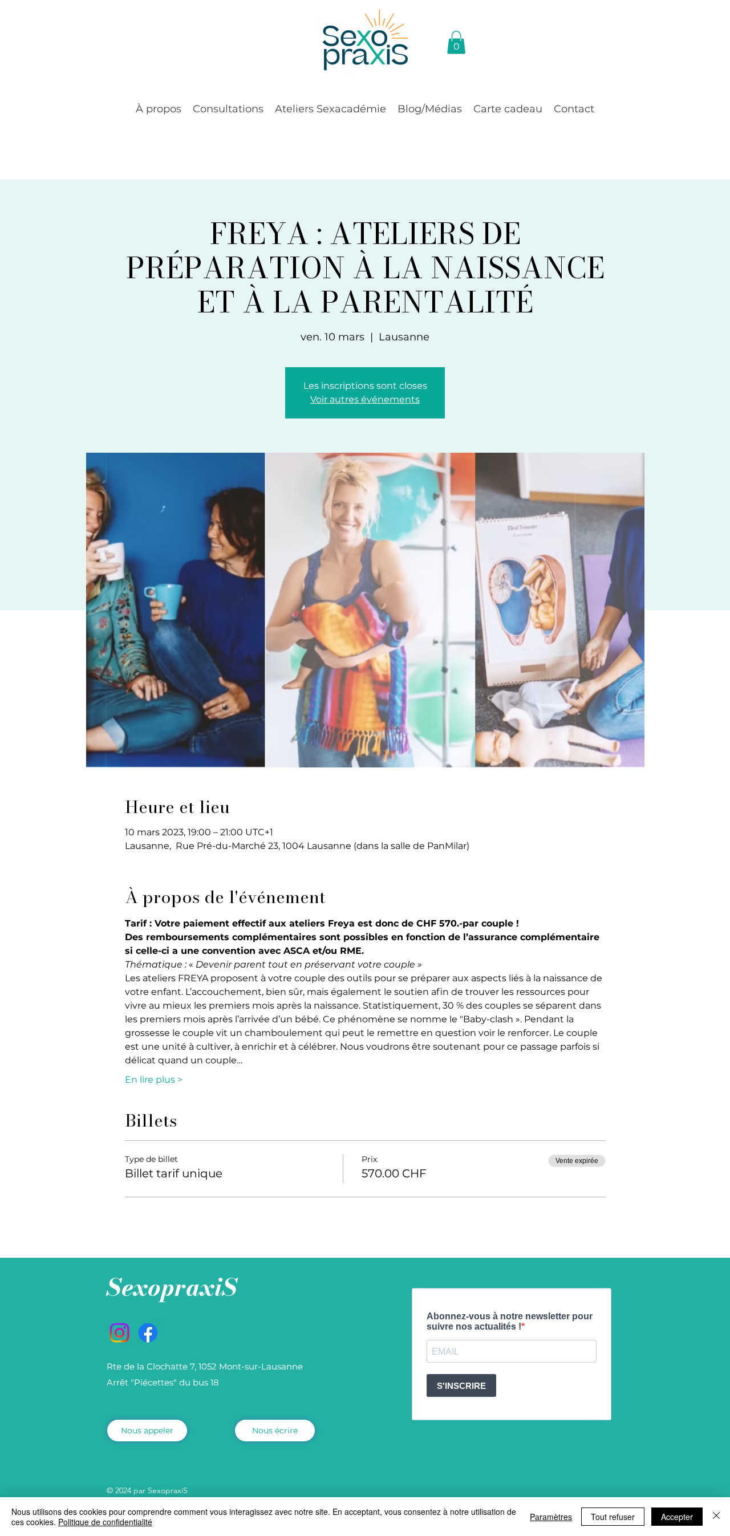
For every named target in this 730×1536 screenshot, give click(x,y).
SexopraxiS (172, 1287)
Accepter (677, 1516)
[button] (158, 108)
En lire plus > (153, 1079)
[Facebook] (148, 1333)
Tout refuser (613, 1516)
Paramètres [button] (551, 1516)
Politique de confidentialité (105, 1521)
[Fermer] (716, 1516)
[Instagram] (119, 1333)
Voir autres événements (365, 399)
